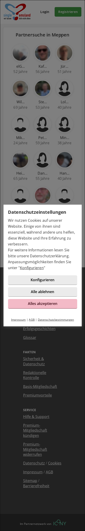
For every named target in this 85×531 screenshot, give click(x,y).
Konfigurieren (32, 267)
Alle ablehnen (42, 291)
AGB (32, 320)
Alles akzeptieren (42, 303)
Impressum (18, 320)
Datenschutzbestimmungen (56, 320)
